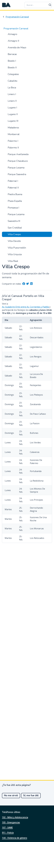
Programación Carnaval (17, 16)
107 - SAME (7, 827)
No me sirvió (11, 795)
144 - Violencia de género (14, 837)
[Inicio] (6, 5)
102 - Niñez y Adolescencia (15, 817)
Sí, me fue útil (31, 795)
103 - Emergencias (11, 822)
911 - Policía (8, 832)
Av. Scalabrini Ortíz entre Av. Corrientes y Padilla (25, 306)
